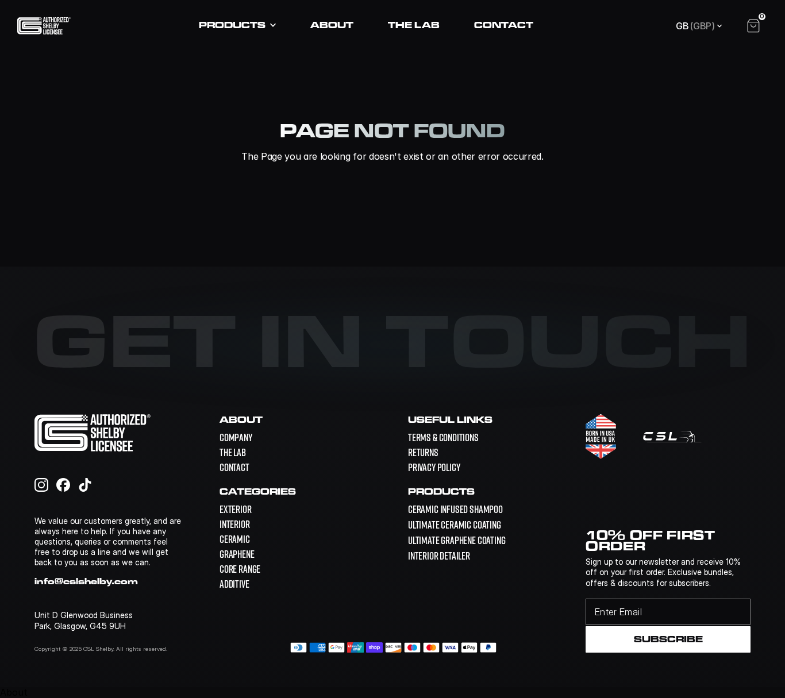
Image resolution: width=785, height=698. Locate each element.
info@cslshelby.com (86, 581)
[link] (455, 509)
